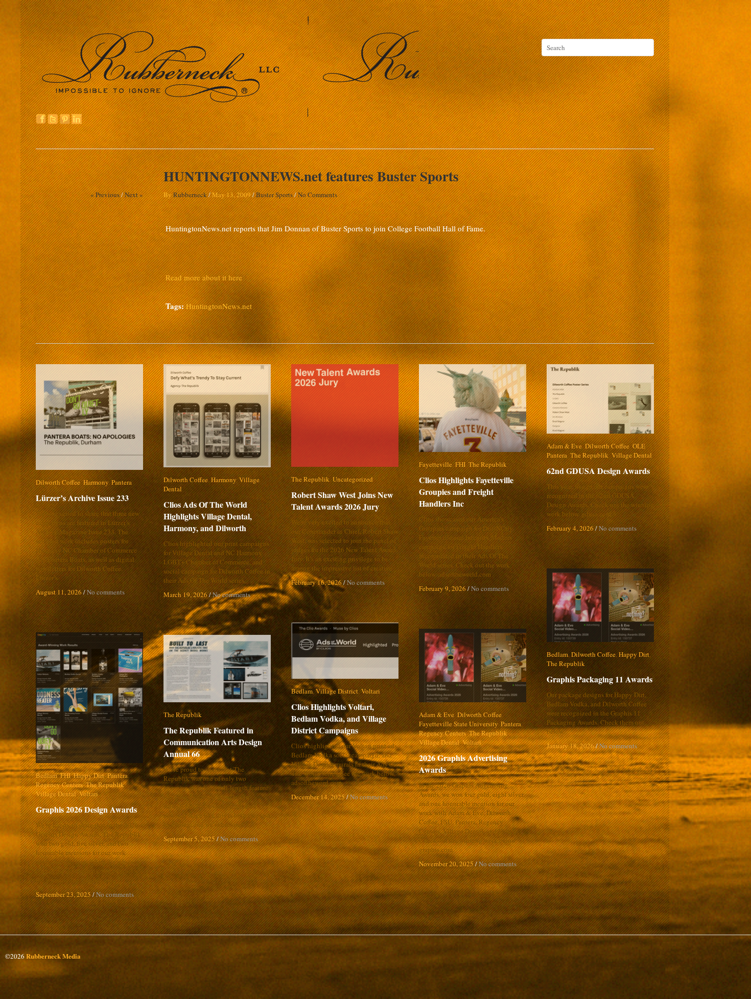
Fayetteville (435, 464)
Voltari (370, 691)
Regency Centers (442, 733)
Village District (337, 691)
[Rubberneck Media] (228, 113)
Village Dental (259, 479)
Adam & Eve (564, 445)
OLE (638, 445)
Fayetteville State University (458, 723)
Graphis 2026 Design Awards (86, 809)
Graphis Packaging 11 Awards (599, 679)
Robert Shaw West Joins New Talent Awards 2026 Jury (342, 500)
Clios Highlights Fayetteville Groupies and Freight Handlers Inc (473, 491)
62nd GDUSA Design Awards (598, 471)
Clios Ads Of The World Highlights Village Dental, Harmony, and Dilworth (207, 507)
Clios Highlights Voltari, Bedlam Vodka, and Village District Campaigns (347, 718)
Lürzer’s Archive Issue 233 (82, 498)
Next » (134, 194)
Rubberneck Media (53, 956)
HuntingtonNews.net (219, 306)
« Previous (105, 194)
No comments (106, 592)
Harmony (95, 482)
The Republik (310, 479)
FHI (460, 464)
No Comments (317, 194)
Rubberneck (190, 194)
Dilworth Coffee (58, 482)
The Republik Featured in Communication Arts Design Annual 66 (212, 741)
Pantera (121, 482)
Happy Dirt (634, 654)
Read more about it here (204, 277)
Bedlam (557, 654)
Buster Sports (274, 194)
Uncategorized (353, 479)
